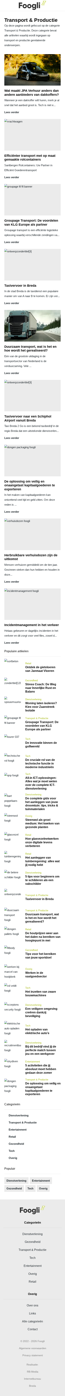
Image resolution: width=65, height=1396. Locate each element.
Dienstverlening (19, 1115)
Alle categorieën (32, 1321)
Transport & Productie (23, 1122)
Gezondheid (16, 1143)
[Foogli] (32, 5)
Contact (33, 1329)
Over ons (32, 1305)
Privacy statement (32, 1355)
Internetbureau (32, 1378)
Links (32, 1313)
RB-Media (32, 1371)
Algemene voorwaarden (32, 1348)
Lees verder (11, 112)
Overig (13, 1157)
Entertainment (18, 1129)
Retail (12, 1136)
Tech (12, 1150)
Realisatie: (32, 1364)
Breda (32, 1385)
